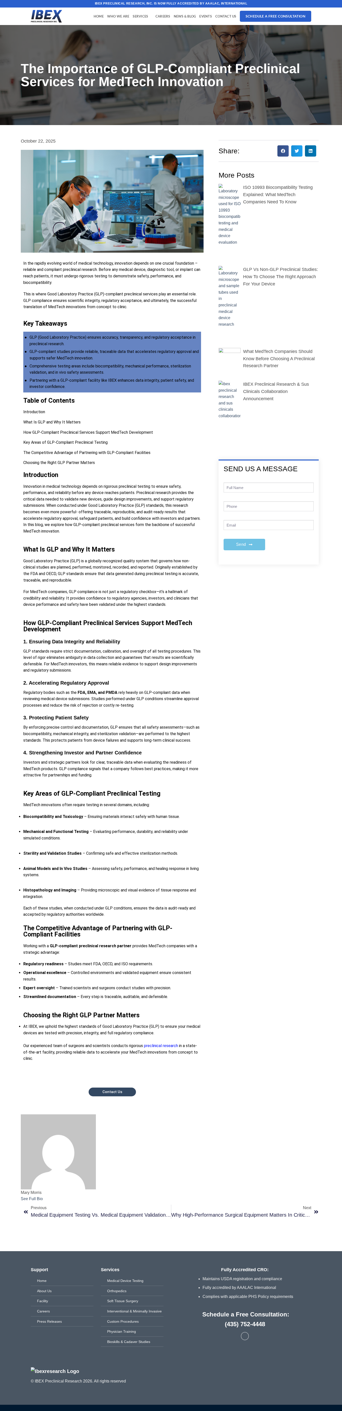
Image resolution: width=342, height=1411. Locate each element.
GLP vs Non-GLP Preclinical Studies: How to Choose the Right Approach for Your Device (280, 276)
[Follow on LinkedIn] (245, 1336)
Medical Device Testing (125, 1281)
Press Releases (49, 1321)
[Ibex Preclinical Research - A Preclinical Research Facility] (51, 16)
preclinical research (161, 1045)
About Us (44, 1291)
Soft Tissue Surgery (122, 1301)
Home (99, 16)
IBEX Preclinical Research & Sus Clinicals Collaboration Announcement (276, 391)
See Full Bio (32, 1199)
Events (205, 16)
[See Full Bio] (46, 1199)
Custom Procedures (123, 1321)
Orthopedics (116, 1291)
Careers (162, 16)
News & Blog (185, 16)
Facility (42, 1301)
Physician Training (121, 1331)
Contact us (225, 16)
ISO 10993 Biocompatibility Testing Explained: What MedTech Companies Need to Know (278, 194)
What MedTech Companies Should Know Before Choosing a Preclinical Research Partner (279, 358)
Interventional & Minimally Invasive (134, 1311)
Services (140, 16)
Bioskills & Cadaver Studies (128, 1342)
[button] (283, 151)
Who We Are (118, 16)
